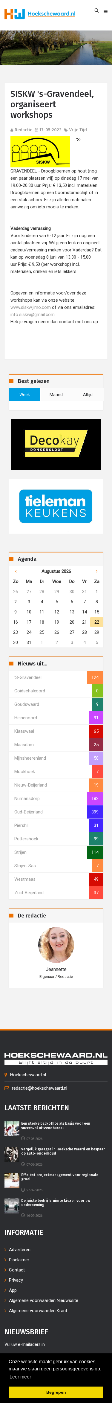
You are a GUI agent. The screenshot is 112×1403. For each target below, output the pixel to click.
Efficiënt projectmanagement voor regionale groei (59, 1177)
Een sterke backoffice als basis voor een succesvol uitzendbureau (55, 1125)
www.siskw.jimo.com (30, 307)
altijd (88, 394)
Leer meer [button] (20, 1376)
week (24, 394)
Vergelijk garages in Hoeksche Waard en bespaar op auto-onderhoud (63, 1151)
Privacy (16, 1280)
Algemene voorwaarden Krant (38, 1310)
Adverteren (19, 1249)
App (13, 1290)
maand (56, 394)
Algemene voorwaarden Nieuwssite (43, 1300)
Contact (17, 1270)
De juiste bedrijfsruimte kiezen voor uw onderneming (55, 1203)
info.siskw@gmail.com (32, 314)
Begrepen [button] (56, 1392)
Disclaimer (19, 1259)
